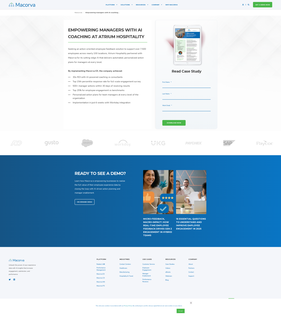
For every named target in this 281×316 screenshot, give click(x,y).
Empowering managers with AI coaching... (102, 12)
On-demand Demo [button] (84, 202)
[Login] (243, 5)
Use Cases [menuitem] (147, 259)
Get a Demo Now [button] (262, 4)
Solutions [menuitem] (125, 4)
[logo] (16, 260)
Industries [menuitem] (125, 259)
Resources (78, 12)
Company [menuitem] (155, 4)
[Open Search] (249, 5)
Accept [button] (180, 311)
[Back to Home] (22, 5)
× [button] (191, 303)
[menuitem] (110, 4)
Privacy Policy (128, 306)
